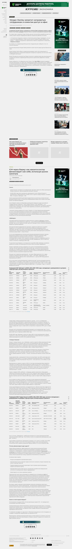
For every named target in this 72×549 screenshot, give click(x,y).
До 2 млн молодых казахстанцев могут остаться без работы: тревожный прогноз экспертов (61, 116)
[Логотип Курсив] (4, 2)
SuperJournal (4, 17)
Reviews (11, 166)
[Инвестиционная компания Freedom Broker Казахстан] (4, 7)
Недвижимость (46, 13)
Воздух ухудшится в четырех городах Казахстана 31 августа (59, 142)
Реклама (5, 29)
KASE (18, 535)
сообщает (21, 31)
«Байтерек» (41, 244)
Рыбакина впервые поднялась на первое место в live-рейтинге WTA (39, 143)
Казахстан (5, 36)
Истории (5, 11)
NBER (44, 498)
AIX (23, 535)
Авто (6, 12)
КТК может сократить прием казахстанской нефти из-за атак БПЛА (61, 81)
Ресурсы (55, 13)
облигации (17, 181)
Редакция (5, 28)
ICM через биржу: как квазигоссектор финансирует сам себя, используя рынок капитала (17, 143)
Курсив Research (4, 13)
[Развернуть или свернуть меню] (6, 25)
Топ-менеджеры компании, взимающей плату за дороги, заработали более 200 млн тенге (61, 133)
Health (6, 18)
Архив (6, 23)
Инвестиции (36, 13)
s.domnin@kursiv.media (15, 179)
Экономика (5, 19)
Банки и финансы (26, 13)
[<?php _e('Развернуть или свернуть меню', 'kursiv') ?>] (6, 35)
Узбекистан (5, 37)
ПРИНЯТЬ (49, 544)
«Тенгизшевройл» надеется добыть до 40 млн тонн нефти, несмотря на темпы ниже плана (61, 98)
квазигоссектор (12, 181)
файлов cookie (34, 545)
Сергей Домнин (15, 177)
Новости (5, 10)
